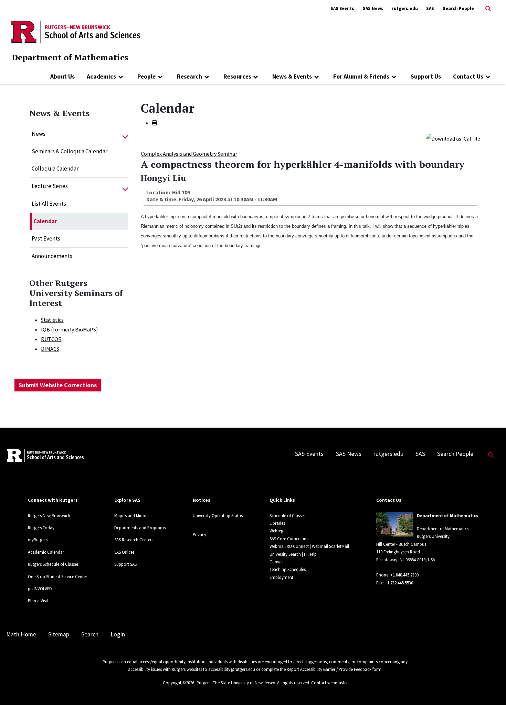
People (146, 76)
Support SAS (125, 564)
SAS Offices (124, 552)
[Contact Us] (488, 76)
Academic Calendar (46, 552)
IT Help (310, 554)
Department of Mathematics (70, 57)
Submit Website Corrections (58, 385)
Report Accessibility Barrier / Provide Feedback (329, 669)
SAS (430, 8)
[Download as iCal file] (453, 137)
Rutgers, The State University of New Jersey (236, 682)
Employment (281, 577)
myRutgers (38, 539)
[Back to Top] (491, 688)
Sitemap (58, 634)
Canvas (276, 561)
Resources (237, 76)
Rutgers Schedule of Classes (53, 564)
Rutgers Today (41, 527)
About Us (62, 76)
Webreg (276, 530)
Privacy (199, 534)
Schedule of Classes (287, 515)
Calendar (45, 221)
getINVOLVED (40, 588)
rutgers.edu (405, 8)
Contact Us (468, 76)
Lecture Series (50, 186)
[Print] (154, 122)
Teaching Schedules (288, 569)
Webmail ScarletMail (330, 546)
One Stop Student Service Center (57, 576)
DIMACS (50, 348)
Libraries (277, 523)
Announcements (52, 256)
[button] (125, 134)
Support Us (426, 76)
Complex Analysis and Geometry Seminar (189, 153)
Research (189, 76)
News (38, 133)
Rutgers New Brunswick (49, 515)
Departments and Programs (140, 527)
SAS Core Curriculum (289, 538)
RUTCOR (51, 339)
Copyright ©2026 (178, 682)
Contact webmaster (329, 682)
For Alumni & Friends (361, 76)
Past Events (46, 238)
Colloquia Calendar (55, 168)
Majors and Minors (131, 515)
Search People (458, 8)
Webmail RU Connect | (290, 546)
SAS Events (342, 8)
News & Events (292, 76)
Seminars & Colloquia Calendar (69, 151)
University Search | (286, 554)
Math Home (21, 634)
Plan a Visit (38, 600)
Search (89, 634)
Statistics (52, 319)
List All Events (49, 203)
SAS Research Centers (133, 539)
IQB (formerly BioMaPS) (69, 329)
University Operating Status (218, 515)
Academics (101, 76)
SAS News (373, 8)
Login (117, 634)
